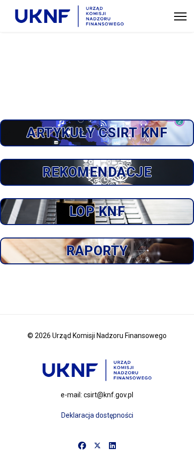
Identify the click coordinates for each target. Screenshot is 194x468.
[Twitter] (97, 446)
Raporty (97, 251)
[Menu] (180, 16)
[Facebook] (82, 446)
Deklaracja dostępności (97, 415)
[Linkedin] (112, 446)
